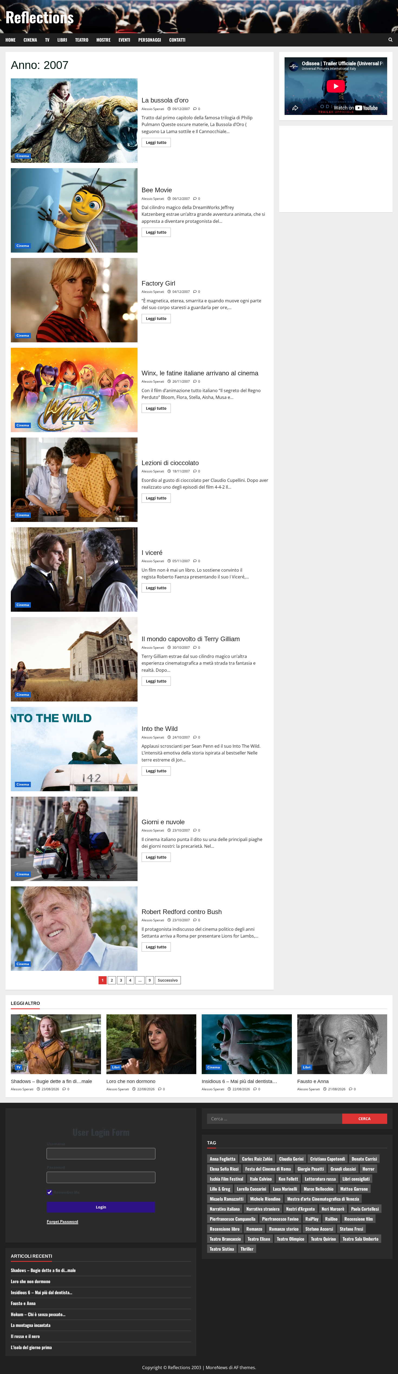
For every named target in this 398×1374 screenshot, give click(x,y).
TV (47, 40)
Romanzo (254, 1229)
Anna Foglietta (222, 1159)
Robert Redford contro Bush (74, 928)
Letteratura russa (320, 1179)
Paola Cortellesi (365, 1209)
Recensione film (358, 1219)
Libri (62, 40)
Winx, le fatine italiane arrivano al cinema (74, 390)
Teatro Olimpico (290, 1239)
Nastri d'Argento (300, 1209)
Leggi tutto (158, 141)
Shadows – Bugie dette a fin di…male (51, 1081)
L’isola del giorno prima (31, 1347)
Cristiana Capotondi (327, 1159)
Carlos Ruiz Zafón (257, 1159)
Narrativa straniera (262, 1209)
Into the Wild (74, 749)
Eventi (124, 40)
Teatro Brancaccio (225, 1239)
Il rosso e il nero (25, 1336)
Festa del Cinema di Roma (268, 1169)
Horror (368, 1169)
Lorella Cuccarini (251, 1189)
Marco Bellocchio (319, 1189)
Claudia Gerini (291, 1159)
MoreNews (217, 1367)
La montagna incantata (30, 1325)
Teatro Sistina (222, 1249)
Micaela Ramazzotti (226, 1199)
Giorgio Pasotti (311, 1169)
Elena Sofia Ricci (224, 1169)
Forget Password (62, 1221)
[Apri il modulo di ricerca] (391, 40)
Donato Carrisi (364, 1159)
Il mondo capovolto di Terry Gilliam (74, 659)
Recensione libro (225, 1229)
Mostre (103, 40)
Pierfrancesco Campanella (232, 1219)
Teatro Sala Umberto (361, 1239)
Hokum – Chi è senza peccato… (38, 1314)
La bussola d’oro (74, 120)
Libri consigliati (356, 1179)
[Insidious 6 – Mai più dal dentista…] (247, 1044)
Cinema (30, 40)
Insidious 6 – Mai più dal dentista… (239, 1081)
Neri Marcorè (333, 1209)
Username (56, 1144)
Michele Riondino (265, 1199)
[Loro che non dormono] (151, 1044)
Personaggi (149, 40)
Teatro (81, 40)
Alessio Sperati (153, 109)
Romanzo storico (284, 1229)
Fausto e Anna (313, 1081)
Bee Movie (74, 210)
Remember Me (67, 1192)
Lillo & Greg (220, 1189)
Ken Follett (288, 1179)
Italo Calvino (261, 1179)
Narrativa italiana (225, 1209)
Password (56, 1167)
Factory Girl (74, 300)
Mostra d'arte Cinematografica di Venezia (323, 1199)
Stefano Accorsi (319, 1229)
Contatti (177, 40)
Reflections (39, 16)
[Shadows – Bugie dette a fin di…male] (56, 1044)
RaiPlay (311, 1219)
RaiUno (331, 1219)
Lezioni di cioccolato (74, 480)
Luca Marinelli (285, 1189)
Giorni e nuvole (74, 839)
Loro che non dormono (130, 1081)
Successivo (168, 980)
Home (10, 40)
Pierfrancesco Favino (280, 1219)
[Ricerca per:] (274, 1119)
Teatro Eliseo (259, 1239)
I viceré (74, 569)
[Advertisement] (336, 169)
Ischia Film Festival (226, 1179)
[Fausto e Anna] (342, 1044)
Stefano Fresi (351, 1229)
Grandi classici (343, 1169)
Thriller (247, 1249)
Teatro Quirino (323, 1239)
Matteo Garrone (354, 1189)
